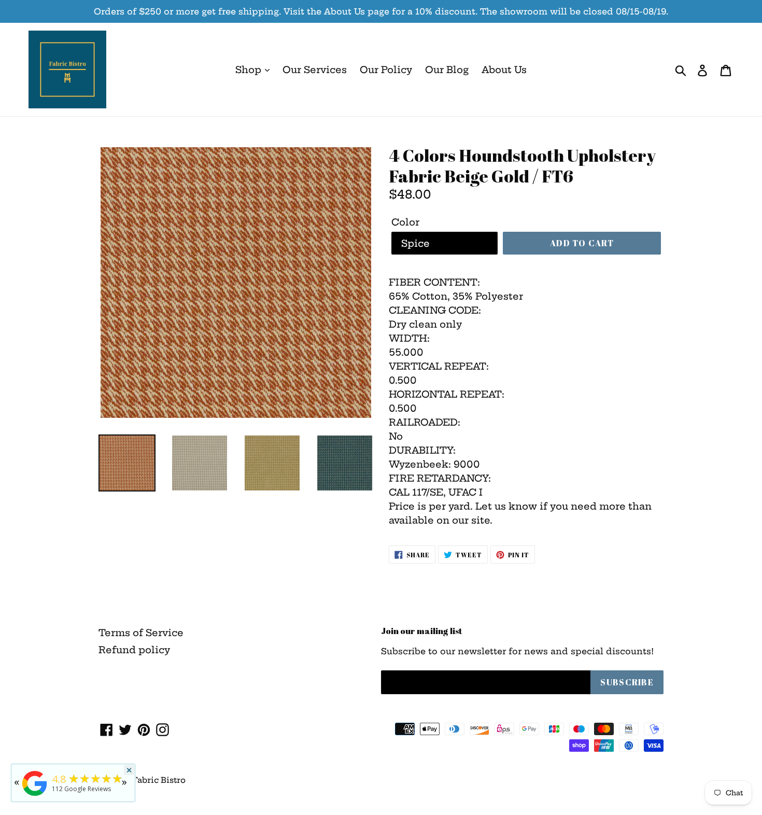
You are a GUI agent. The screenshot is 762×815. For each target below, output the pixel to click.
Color (405, 222)
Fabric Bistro (159, 780)
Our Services (315, 70)
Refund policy (134, 650)
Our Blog (447, 70)
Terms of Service (141, 633)
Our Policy (386, 70)
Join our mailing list (421, 631)
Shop (249, 70)
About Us (504, 70)
